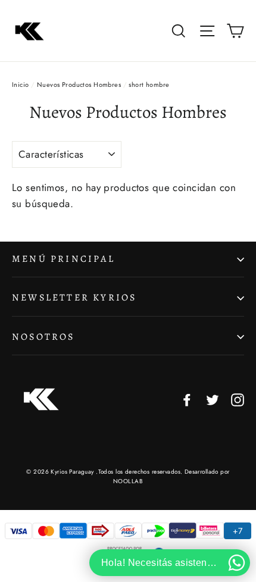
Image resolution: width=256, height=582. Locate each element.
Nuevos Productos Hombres (79, 84)
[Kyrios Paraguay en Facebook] (186, 399)
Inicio (20, 84)
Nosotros (43, 336)
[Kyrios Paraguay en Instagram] (237, 399)
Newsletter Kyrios (74, 297)
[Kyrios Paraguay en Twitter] (212, 399)
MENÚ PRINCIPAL (63, 258)
